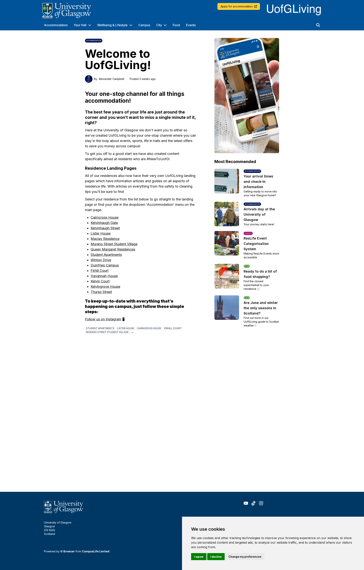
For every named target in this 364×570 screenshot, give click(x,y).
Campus (144, 25)
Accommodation (56, 25)
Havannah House (104, 276)
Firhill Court (99, 271)
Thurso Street (101, 292)
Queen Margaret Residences (113, 249)
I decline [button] (216, 556)
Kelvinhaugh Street (105, 228)
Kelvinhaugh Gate (104, 223)
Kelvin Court (100, 281)
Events (191, 25)
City (159, 25)
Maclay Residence (105, 239)
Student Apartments (106, 255)
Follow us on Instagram (103, 319)
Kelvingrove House (105, 287)
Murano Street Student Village (114, 244)
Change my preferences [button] (244, 556)
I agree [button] (198, 556)
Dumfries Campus (105, 265)
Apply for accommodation (236, 6)
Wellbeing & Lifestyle (112, 25)
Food (176, 25)
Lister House (101, 233)
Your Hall (80, 25)
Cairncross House (104, 217)
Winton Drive (101, 260)
